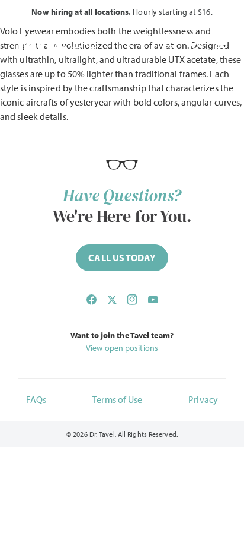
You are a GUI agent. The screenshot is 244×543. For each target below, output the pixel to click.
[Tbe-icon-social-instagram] (132, 300)
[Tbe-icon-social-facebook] (91, 300)
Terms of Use (117, 399)
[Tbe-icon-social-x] (112, 300)
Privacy (203, 399)
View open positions (122, 347)
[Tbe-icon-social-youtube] (152, 300)
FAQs (36, 399)
